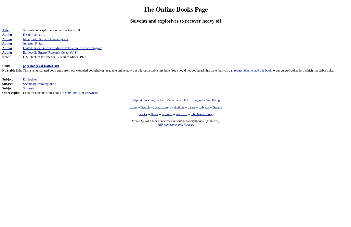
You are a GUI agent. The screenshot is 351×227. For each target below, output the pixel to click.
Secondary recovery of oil (39, 84)
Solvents (28, 88)
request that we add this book (253, 70)
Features (167, 114)
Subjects (204, 107)
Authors (179, 107)
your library (72, 92)
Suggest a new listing (206, 100)
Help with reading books (147, 100)
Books (143, 114)
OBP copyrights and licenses (175, 124)
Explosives (30, 79)
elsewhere (91, 92)
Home (133, 107)
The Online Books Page (175, 9)
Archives (181, 114)
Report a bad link (178, 100)
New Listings (162, 107)
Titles (191, 107)
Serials (217, 107)
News (154, 114)
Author (7, 34)
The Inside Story (201, 114)
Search (145, 107)
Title (5, 30)
